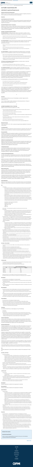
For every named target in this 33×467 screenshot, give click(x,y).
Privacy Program (16, 454)
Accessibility (16, 458)
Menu (31, 2)
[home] (5, 3)
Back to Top (29, 440)
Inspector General (16, 452)
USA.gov (16, 456)
